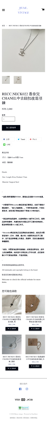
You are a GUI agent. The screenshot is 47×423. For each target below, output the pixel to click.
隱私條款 (26, 418)
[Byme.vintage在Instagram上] (27, 390)
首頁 (3, 26)
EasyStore (35, 414)
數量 (3, 115)
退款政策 (19, 418)
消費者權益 (33, 418)
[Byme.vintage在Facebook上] (20, 390)
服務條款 (13, 418)
